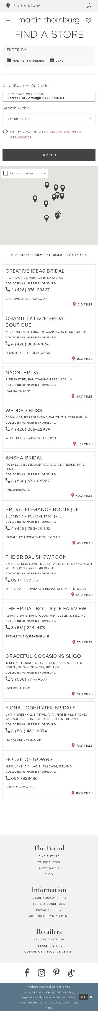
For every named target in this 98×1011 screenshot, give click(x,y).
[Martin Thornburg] (49, 20)
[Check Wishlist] (88, 21)
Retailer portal (49, 945)
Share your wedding (49, 898)
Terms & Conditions (49, 903)
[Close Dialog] (91, 997)
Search (49, 155)
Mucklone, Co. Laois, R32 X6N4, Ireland (38, 766)
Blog (49, 874)
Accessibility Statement (49, 916)
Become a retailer (49, 939)
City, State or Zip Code (26, 85)
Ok (83, 997)
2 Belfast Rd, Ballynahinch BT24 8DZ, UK (39, 379)
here (49, 1007)
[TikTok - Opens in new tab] (71, 973)
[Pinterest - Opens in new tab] (56, 973)
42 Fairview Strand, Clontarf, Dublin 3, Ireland (45, 615)
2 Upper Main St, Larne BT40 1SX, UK (34, 516)
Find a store (49, 856)
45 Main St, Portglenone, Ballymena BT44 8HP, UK (46, 417)
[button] (8, 21)
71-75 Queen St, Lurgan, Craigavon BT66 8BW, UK (46, 332)
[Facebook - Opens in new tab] (26, 973)
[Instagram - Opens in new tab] (41, 973)
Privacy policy (49, 910)
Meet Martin (49, 868)
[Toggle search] (89, 6)
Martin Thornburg (41, 283)
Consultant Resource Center (49, 951)
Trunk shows (49, 862)
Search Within (16, 108)
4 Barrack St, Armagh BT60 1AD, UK (34, 277)
